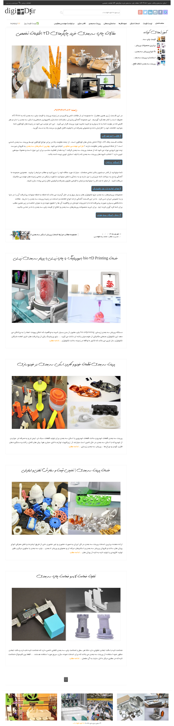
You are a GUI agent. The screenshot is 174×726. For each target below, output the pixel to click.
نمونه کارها (123, 23)
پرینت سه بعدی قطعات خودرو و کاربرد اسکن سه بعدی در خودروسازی (66, 365)
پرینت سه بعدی (94, 23)
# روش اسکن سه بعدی (109, 215)
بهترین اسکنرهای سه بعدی (38, 146)
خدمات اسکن (135, 23)
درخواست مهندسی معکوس (64, 23)
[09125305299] (160, 12)
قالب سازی (82, 23)
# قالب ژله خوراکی (111, 136)
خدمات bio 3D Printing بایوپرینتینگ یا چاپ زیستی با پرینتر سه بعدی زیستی (66, 259)
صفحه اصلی (159, 23)
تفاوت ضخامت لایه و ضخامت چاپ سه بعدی (66, 577)
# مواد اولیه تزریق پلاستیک (107, 188)
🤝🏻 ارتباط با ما (15, 23)
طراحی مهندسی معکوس (73, 146)
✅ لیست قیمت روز (31, 23)
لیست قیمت (147, 23)
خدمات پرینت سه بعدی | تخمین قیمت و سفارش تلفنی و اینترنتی (66, 471)
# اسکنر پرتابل (113, 162)
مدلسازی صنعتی (109, 23)
